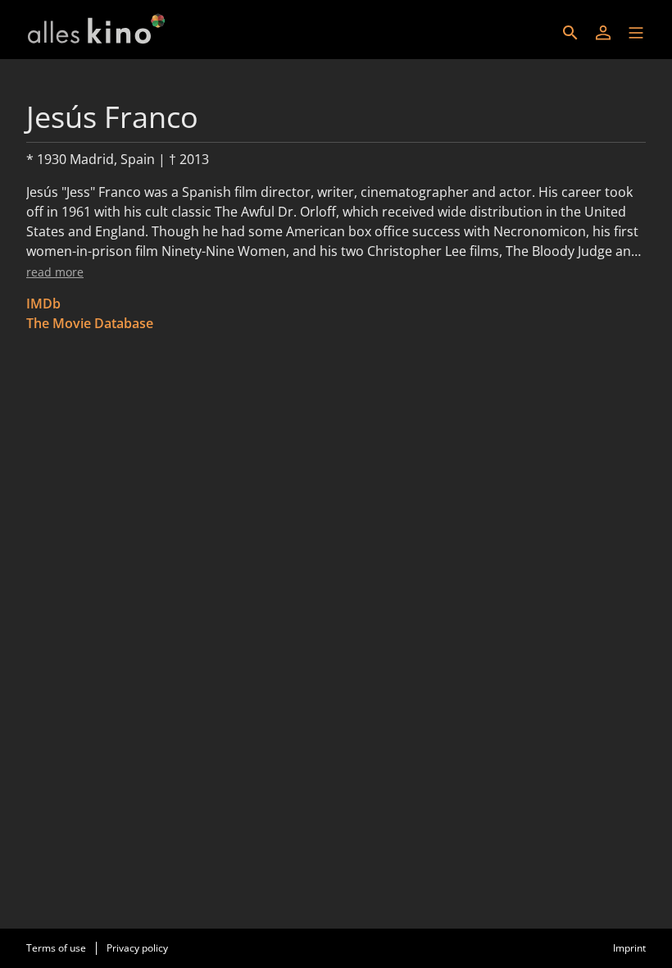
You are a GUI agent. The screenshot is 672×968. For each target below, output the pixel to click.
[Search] (570, 32)
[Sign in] (603, 32)
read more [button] (55, 272)
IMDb (43, 304)
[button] (636, 32)
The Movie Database (89, 323)
